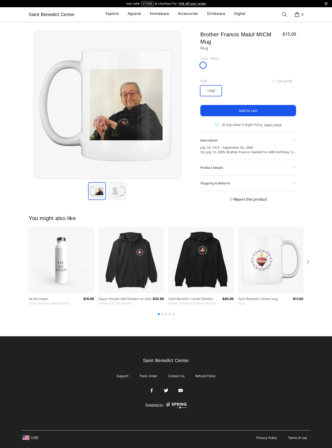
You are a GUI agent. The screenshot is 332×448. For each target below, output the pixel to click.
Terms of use (297, 438)
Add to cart (248, 110)
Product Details (211, 167)
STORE (147, 3)
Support (123, 376)
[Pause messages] (326, 3)
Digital (239, 13)
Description (209, 140)
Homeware (159, 13)
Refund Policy (205, 376)
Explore (112, 13)
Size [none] (203, 81)
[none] (281, 81)
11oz (211, 90)
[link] (61, 260)
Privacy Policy (266, 438)
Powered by (154, 405)
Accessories (188, 13)
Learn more (273, 125)
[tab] (97, 191)
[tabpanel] (107, 105)
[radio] (211, 91)
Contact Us (176, 376)
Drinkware (216, 13)
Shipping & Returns (215, 183)
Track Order (148, 376)
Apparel (134, 13)
